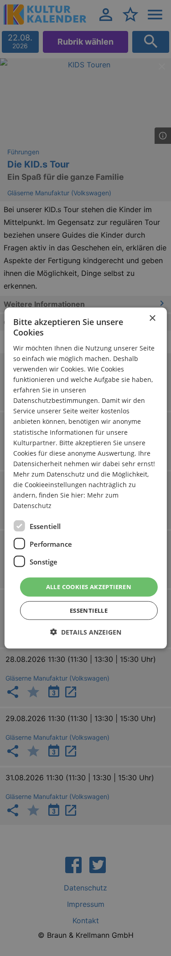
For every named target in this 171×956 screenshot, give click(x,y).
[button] (85, 631)
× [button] (152, 318)
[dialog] (85, 478)
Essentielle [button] (89, 610)
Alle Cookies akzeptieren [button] (89, 587)
